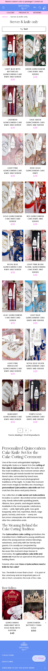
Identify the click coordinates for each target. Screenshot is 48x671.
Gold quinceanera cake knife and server (12, 218)
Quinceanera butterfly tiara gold (33, 625)
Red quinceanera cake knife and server (35, 218)
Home (5, 17)
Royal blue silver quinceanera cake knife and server (35, 366)
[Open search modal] (39, 7)
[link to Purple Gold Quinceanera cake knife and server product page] (35, 395)
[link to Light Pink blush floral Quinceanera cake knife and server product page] (35, 245)
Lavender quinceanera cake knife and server (12, 122)
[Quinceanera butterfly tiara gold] (34, 605)
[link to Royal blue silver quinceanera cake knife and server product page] (35, 344)
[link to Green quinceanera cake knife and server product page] (35, 50)
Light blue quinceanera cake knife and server (35, 317)
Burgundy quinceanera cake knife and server (12, 416)
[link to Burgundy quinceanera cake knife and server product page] (12, 395)
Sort (26, 29)
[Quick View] (20, 63)
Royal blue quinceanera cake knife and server (12, 267)
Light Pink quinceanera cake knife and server (12, 170)
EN (35, 7)
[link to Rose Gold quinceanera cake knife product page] (35, 149)
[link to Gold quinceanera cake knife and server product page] (12, 197)
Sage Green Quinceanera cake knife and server (35, 122)
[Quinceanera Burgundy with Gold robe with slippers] (12, 605)
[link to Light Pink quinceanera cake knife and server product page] (12, 149)
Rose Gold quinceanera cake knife (35, 170)
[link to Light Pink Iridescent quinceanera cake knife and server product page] (12, 344)
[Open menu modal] (3, 7)
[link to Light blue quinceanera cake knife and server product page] (35, 296)
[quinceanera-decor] (24, 7)
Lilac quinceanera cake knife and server (12, 317)
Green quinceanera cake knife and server (35, 71)
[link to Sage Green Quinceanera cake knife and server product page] (35, 101)
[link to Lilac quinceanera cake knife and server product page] (12, 296)
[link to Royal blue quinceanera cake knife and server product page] (12, 245)
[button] (21, 47)
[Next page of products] (30, 430)
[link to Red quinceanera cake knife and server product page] (35, 197)
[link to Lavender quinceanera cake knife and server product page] (12, 101)
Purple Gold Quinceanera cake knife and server (35, 416)
